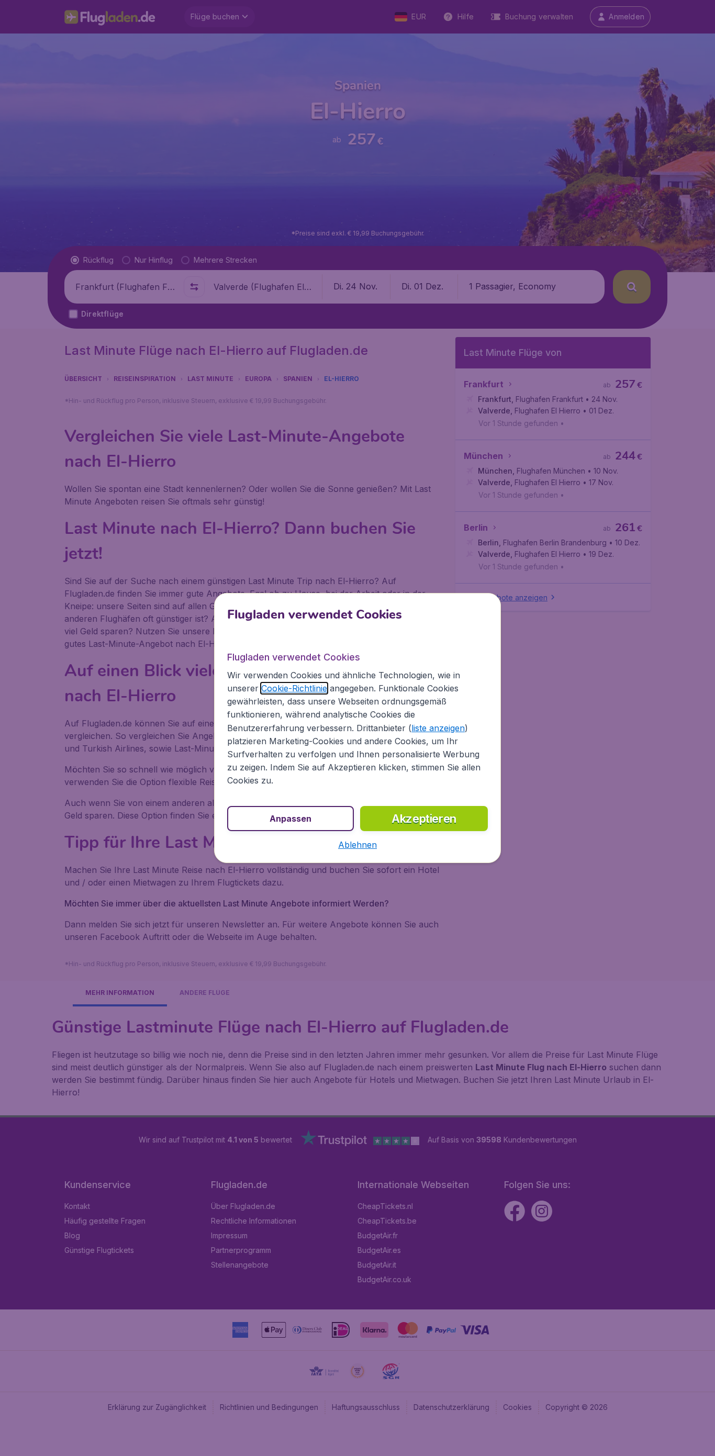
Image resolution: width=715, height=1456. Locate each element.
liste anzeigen (438, 728)
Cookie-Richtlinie (294, 688)
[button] (357, 844)
